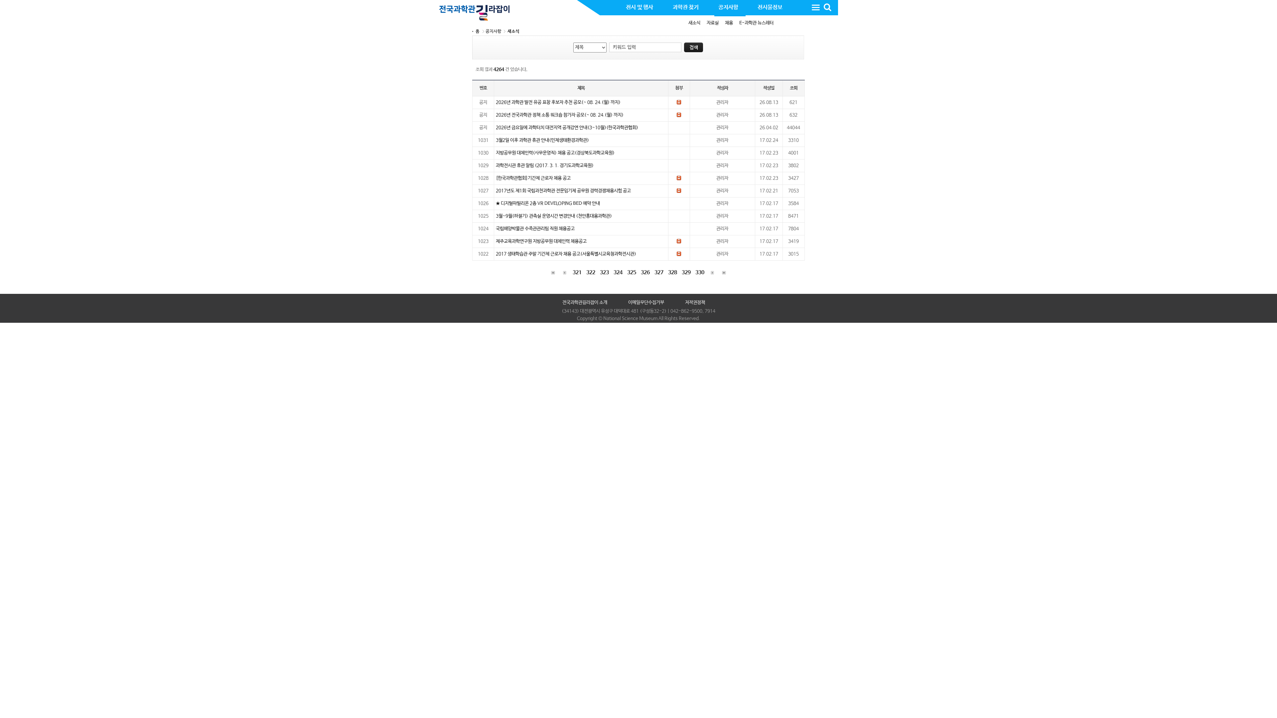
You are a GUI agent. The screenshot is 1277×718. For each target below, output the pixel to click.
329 (686, 273)
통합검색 (827, 7)
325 (631, 273)
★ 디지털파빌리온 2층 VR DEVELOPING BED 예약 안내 (548, 203)
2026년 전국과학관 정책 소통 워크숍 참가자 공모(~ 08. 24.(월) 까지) (560, 115)
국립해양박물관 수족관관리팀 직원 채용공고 (535, 228)
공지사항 (493, 31)
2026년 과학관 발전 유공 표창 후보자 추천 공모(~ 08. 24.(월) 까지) (558, 102)
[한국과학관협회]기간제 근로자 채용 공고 (533, 178)
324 (618, 273)
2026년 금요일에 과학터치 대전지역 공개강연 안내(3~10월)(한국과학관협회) (567, 127)
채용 (729, 23)
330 (699, 273)
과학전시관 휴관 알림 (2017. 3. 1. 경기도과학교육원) (545, 165)
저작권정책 (695, 302)
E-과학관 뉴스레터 (756, 23)
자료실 (713, 23)
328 (672, 273)
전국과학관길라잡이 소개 (584, 302)
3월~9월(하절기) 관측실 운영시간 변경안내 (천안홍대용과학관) (554, 216)
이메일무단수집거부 (646, 302)
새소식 (694, 23)
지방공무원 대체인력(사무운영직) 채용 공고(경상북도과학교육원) (555, 153)
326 (645, 273)
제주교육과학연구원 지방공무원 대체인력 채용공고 (541, 241)
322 (590, 273)
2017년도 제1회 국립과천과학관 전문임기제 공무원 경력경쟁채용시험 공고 (563, 190)
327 (658, 273)
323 (604, 273)
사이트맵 (816, 7)
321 (577, 273)
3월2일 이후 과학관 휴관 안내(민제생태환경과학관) (542, 140)
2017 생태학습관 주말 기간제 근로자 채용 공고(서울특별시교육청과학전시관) (566, 254)
